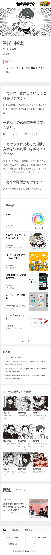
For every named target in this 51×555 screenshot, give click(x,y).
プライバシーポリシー (38, 537)
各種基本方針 (13, 544)
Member (15, 530)
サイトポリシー (12, 537)
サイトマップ (38, 544)
